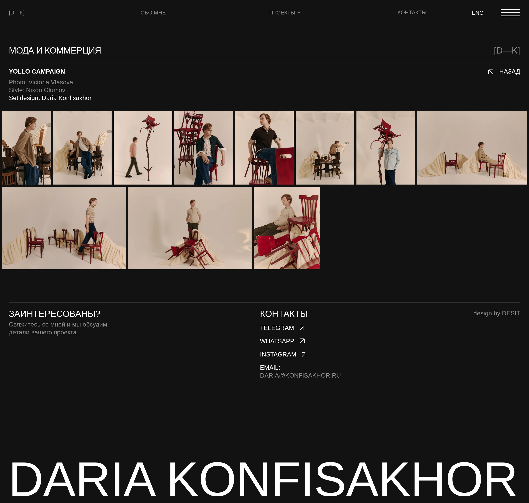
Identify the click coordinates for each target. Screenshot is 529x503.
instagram (278, 354)
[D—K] (17, 12)
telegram (277, 327)
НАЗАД (509, 71)
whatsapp (277, 341)
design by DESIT (496, 313)
